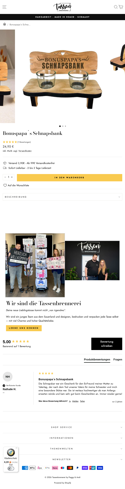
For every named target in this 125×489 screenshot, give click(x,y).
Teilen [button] (82, 401)
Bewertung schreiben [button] (106, 344)
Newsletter (62, 459)
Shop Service (61, 427)
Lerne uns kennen (24, 328)
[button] (62, 142)
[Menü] (16, 449)
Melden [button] (75, 401)
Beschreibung (16, 196)
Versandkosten (25, 150)
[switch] (11, 468)
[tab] (97, 360)
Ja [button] (70, 401)
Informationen (62, 438)
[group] (20, 342)
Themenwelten (61, 448)
